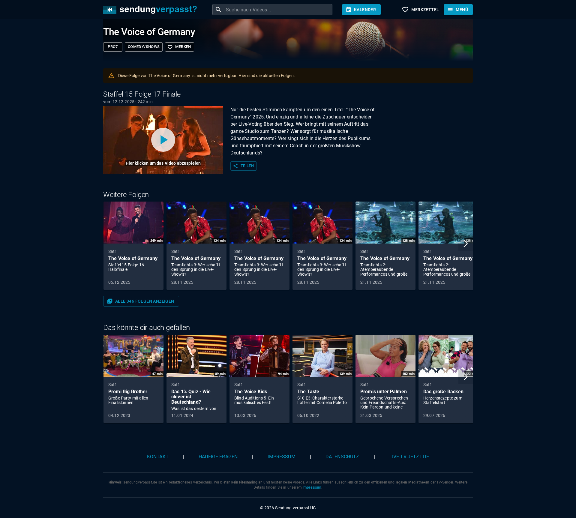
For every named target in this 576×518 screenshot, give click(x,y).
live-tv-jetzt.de (409, 457)
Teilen (243, 166)
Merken (179, 47)
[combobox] (278, 9)
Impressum (281, 457)
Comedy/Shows (144, 46)
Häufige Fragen (218, 457)
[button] (465, 243)
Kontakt (158, 457)
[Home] (151, 10)
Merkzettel (420, 9)
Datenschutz (342, 457)
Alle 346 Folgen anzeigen (140, 301)
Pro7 (113, 46)
